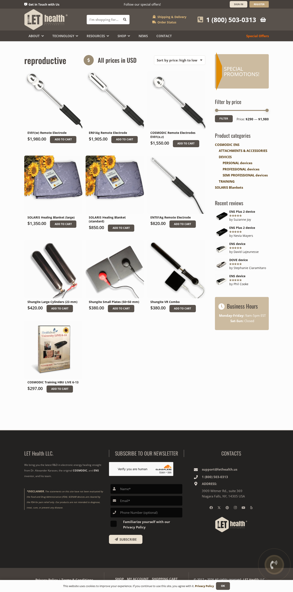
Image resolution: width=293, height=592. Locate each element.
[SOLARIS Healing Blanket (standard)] (115, 185)
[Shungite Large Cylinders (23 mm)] (53, 269)
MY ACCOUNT (138, 579)
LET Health (251, 579)
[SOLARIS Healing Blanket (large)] (53, 185)
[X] (219, 508)
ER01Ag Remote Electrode (108, 133)
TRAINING (227, 181)
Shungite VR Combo (165, 302)
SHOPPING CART (165, 579)
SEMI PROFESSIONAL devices (245, 175)
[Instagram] (235, 508)
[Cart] (263, 20)
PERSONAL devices (237, 163)
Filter (223, 118)
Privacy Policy (46, 580)
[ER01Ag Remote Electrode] (115, 100)
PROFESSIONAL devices (241, 169)
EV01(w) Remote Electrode (46, 133)
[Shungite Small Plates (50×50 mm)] (115, 269)
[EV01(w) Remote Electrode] (53, 100)
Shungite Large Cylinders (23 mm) (52, 302)
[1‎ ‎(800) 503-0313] (198, 477)
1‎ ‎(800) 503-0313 (215, 477)
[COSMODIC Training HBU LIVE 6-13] (53, 350)
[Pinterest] (227, 508)
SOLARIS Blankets (229, 187)
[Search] (124, 19)
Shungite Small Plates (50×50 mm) (114, 302)
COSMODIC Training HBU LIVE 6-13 (53, 382)
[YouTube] (243, 508)
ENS (96, 470)
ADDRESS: (209, 484)
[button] (63, 139)
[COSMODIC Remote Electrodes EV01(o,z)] (176, 100)
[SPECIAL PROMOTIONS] (242, 71)
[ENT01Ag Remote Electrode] (176, 185)
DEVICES (225, 157)
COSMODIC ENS (227, 144)
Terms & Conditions (77, 580)
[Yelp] (251, 508)
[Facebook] (211, 508)
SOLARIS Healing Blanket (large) (51, 217)
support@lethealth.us (219, 469)
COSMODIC (80, 470)
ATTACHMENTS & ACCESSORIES (243, 150)
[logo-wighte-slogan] (46, 19)
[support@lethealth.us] (198, 469)
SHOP (119, 579)
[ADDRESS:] (198, 484)
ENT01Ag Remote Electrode (170, 217)
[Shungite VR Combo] (176, 269)
